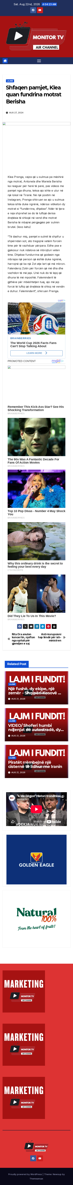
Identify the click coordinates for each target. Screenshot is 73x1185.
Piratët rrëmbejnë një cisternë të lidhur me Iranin (35, 764)
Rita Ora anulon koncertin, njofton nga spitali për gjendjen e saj (23, 639)
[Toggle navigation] (39, 60)
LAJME (10, 81)
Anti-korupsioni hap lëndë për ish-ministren (49, 637)
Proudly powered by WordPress (25, 1174)
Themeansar (36, 1178)
